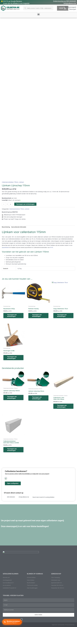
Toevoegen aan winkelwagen (25, 204)
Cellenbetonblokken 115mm (10, 182)
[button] (38, 14)
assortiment (5, 247)
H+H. (52, 247)
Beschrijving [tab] (6, 227)
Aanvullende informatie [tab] (18, 227)
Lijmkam (21, 182)
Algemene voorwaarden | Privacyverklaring (63, 624)
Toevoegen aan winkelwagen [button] (12, 315)
